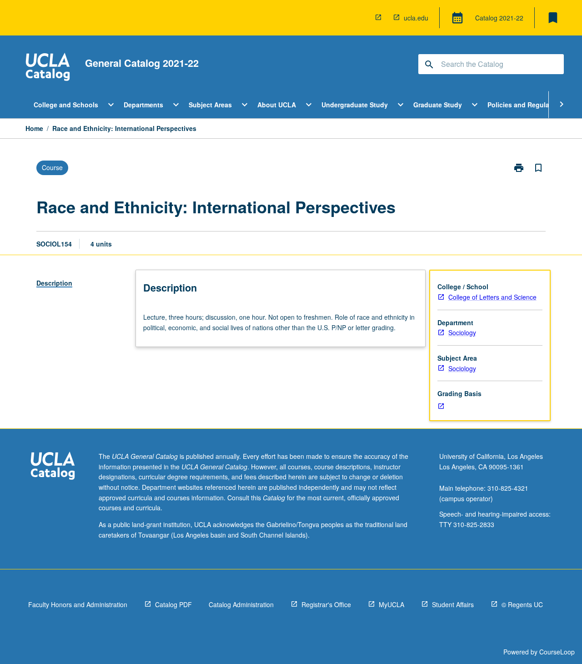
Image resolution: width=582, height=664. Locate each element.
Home (34, 128)
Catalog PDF (173, 604)
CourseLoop (557, 651)
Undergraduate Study (354, 104)
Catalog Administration (241, 604)
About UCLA (276, 104)
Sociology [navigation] (462, 332)
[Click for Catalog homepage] (47, 68)
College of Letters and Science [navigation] (492, 297)
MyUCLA (391, 604)
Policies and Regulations (526, 104)
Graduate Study (437, 104)
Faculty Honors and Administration (77, 604)
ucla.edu (416, 17)
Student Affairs (453, 604)
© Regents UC (522, 604)
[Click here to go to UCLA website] (52, 467)
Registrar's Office (326, 604)
